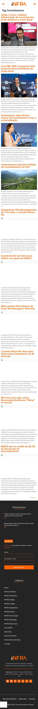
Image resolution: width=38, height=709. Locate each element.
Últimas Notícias (10, 592)
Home (6, 587)
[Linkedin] (11, 681)
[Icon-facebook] (15, 681)
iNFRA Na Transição (11, 616)
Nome (6, 552)
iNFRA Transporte (10, 596)
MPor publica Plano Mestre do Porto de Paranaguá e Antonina (18, 307)
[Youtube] (7, 681)
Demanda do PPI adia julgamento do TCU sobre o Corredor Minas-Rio (19, 212)
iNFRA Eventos (9, 612)
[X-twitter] (26, 681)
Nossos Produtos (10, 636)
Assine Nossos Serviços (12, 640)
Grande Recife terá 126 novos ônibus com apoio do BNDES (16, 257)
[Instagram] (19, 681)
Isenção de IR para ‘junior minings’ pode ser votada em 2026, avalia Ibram (17, 514)
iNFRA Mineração (10, 620)
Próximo (33, 497)
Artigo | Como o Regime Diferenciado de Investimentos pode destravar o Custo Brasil (17, 17)
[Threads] (30, 681)
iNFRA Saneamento (11, 608)
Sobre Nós (7, 632)
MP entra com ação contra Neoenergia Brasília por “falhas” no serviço (18, 400)
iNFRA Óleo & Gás (10, 624)
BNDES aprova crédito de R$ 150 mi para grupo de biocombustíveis (18, 449)
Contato (7, 644)
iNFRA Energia (9, 600)
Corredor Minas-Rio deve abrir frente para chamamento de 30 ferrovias (17, 353)
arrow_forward (5, 517)
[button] (3, 4)
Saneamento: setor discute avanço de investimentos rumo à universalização (18, 117)
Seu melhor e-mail (10, 559)
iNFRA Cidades (9, 604)
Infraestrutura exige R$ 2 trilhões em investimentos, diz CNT (18, 166)
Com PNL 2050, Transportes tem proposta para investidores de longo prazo (18, 68)
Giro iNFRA (8, 628)
